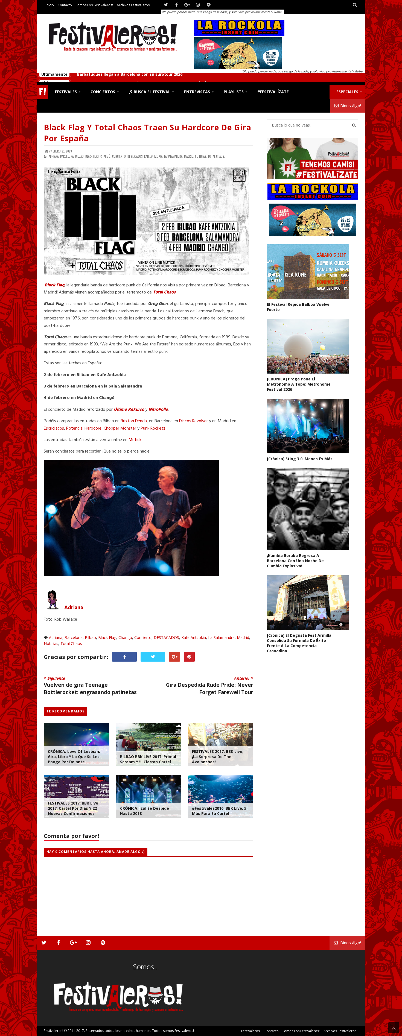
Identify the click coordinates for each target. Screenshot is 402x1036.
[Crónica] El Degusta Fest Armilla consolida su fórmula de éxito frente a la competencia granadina (299, 643)
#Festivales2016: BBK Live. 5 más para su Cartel (219, 811)
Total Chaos (164, 292)
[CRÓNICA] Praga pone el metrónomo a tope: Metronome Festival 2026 (146, 77)
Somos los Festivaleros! (94, 5)
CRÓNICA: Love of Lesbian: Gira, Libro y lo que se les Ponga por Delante (74, 756)
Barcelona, (67, 156)
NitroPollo (158, 409)
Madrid (243, 637)
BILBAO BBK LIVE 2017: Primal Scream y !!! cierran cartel (148, 759)
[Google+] (187, 4)
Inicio (50, 5)
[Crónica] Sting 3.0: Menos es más (300, 458)
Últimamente (54, 77)
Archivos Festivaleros (133, 5)
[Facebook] (176, 4)
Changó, (105, 156)
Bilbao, (80, 156)
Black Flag (54, 285)
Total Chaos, (216, 156)
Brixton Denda (134, 421)
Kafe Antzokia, (153, 156)
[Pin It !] (189, 656)
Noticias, (201, 156)
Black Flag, (92, 156)
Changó (125, 637)
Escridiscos (54, 428)
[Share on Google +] (174, 656)
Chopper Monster (120, 428)
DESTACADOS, (135, 156)
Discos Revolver (193, 421)
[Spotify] (208, 4)
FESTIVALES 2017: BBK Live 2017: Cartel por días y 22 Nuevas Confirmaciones (73, 808)
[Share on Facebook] (124, 656)
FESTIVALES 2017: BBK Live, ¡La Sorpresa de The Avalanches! (217, 756)
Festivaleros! (53, 1030)
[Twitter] (166, 4)
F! (42, 91)
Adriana (73, 608)
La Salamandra (221, 637)
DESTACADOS (166, 637)
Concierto (143, 637)
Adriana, (54, 156)
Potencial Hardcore (83, 428)
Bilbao (90, 637)
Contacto (65, 5)
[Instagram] (198, 4)
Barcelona (74, 637)
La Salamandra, (173, 156)
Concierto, (119, 156)
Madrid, (189, 156)
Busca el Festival (151, 91)
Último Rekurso (129, 409)
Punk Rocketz (153, 428)
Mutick (135, 440)
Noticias (51, 643)
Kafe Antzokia (193, 637)
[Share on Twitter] (153, 656)
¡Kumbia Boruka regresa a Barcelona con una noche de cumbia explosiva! (295, 560)
